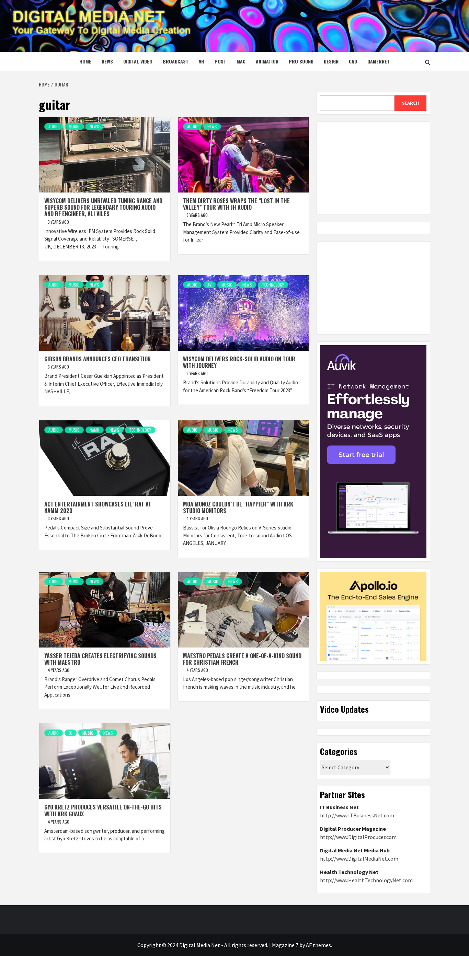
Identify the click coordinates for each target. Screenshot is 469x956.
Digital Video (137, 61)
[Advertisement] (373, 168)
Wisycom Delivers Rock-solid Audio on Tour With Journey (239, 362)
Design (331, 61)
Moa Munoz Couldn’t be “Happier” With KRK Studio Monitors (238, 507)
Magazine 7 (285, 945)
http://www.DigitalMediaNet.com (359, 858)
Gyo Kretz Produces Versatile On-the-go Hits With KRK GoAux (103, 810)
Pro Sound (301, 61)
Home (85, 61)
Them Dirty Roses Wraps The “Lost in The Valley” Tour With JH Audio (236, 204)
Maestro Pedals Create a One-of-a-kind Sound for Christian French (242, 659)
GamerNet (378, 61)
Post (220, 61)
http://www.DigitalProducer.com (358, 836)
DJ (70, 733)
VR (201, 61)
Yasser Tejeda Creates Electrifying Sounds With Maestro (100, 659)
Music (74, 126)
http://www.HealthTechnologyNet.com (366, 880)
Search (410, 103)
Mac (241, 61)
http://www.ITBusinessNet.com (357, 815)
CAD (353, 61)
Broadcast (175, 61)
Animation (267, 61)
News (107, 61)
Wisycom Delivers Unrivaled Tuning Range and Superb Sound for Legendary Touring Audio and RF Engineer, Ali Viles (103, 207)
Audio (53, 126)
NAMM (95, 430)
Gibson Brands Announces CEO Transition (97, 359)
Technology (273, 285)
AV (209, 285)
